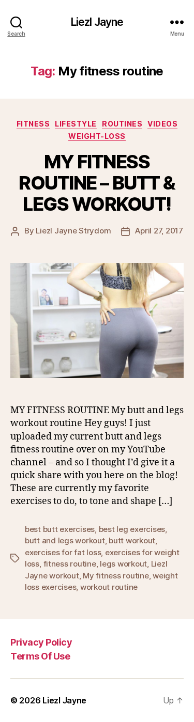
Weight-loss (97, 136)
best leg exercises (132, 529)
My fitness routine (115, 575)
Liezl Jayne (97, 22)
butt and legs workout (65, 540)
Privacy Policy (41, 642)
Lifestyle (76, 123)
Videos (162, 123)
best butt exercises (60, 529)
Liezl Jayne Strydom (73, 231)
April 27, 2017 (159, 231)
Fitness (33, 123)
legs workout (123, 564)
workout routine (109, 587)
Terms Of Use (40, 656)
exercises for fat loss (63, 552)
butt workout (132, 540)
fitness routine (69, 564)
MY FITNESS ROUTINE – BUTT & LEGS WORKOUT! (97, 182)
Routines (122, 123)
